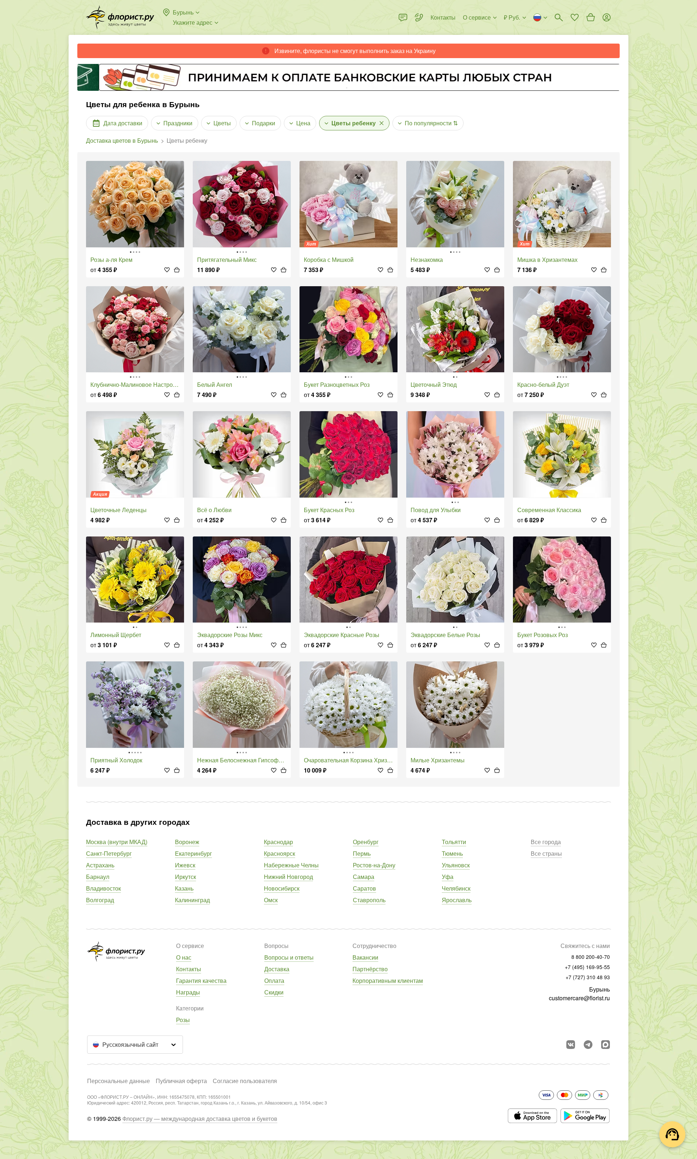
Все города (546, 842)
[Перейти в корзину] (590, 17)
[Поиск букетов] (558, 17)
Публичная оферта (181, 1081)
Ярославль (457, 900)
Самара (363, 876)
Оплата (274, 980)
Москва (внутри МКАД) (116, 842)
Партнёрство (370, 969)
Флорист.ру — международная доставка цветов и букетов (199, 1118)
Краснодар (278, 842)
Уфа (447, 876)
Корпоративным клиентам (387, 980)
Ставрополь (369, 900)
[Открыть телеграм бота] (588, 1044)
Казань (184, 888)
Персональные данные (118, 1081)
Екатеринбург (193, 853)
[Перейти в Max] (605, 1044)
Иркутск (185, 876)
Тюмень (452, 853)
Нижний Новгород (288, 876)
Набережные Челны (291, 865)
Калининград (192, 900)
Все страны (546, 853)
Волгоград (100, 900)
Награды (188, 992)
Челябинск (456, 888)
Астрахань (100, 865)
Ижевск (185, 865)
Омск (271, 900)
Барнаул (97, 876)
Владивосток (103, 888)
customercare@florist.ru (579, 998)
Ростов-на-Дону (374, 865)
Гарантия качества (201, 980)
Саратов (364, 888)
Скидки (274, 992)
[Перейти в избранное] (574, 17)
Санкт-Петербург (109, 853)
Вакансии (365, 957)
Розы (183, 1020)
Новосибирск (281, 888)
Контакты (188, 969)
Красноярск (279, 853)
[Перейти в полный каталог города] (120, 17)
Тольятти (454, 842)
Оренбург (366, 842)
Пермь (362, 853)
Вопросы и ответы (289, 957)
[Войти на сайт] (606, 17)
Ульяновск (456, 865)
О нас (183, 957)
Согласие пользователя (245, 1081)
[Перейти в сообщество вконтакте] (570, 1044)
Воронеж (187, 842)
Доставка (276, 969)
